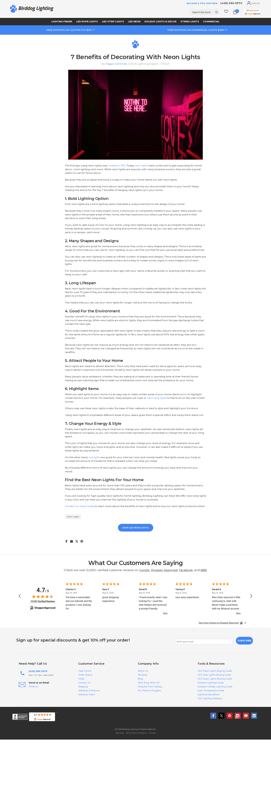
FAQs (81, 678)
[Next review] (251, 596)
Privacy (152, 733)
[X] (76, 540)
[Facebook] (66, 540)
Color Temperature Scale (210, 690)
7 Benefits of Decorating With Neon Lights (135, 57)
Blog (140, 678)
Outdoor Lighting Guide (210, 682)
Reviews (142, 674)
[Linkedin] (254, 716)
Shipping (83, 686)
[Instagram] (238, 716)
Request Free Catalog (150, 686)
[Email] (71, 540)
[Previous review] (19, 596)
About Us (143, 670)
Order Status (85, 674)
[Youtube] (246, 716)
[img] (43, 596)
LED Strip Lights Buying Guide (214, 674)
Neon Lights (73, 516)
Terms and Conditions (136, 733)
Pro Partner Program (149, 690)
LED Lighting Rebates (209, 698)
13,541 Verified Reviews (42, 601)
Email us (33, 686)
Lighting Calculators (208, 694)
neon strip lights (157, 397)
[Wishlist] (226, 12)
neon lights (141, 165)
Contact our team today (79, 506)
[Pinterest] (81, 540)
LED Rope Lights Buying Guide (214, 670)
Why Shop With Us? (149, 682)
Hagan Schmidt (116, 63)
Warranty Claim (86, 694)
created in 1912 (116, 165)
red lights (94, 457)
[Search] (217, 12)
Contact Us (84, 682)
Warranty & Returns (89, 690)
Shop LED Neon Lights (135, 527)
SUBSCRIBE (244, 640)
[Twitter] (221, 716)
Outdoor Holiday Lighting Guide (214, 686)
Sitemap (119, 733)
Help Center (85, 670)
